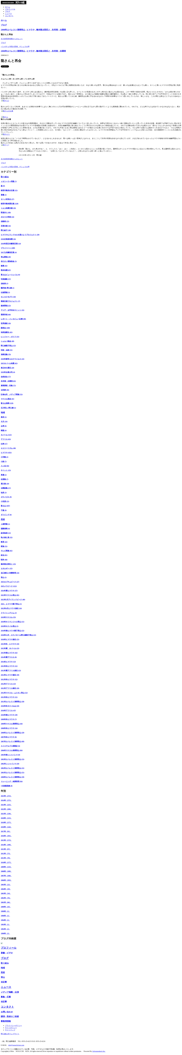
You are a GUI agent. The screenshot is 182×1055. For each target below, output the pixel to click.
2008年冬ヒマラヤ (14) (9, 728)
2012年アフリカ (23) (8, 684)
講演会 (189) (5, 328)
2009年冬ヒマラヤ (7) (9, 719)
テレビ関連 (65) (6, 551)
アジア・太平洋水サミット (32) (12, 310)
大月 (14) (4, 421)
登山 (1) (4, 577)
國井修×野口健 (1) (7, 288)
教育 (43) (4, 542)
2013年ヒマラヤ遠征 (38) (10, 675)
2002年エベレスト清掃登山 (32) (12, 768)
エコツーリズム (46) (8, 448)
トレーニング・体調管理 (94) (12, 781)
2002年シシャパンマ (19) (10, 764)
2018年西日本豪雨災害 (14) (11, 243)
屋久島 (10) (5, 484)
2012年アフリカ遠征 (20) (10, 688)
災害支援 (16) (6, 226)
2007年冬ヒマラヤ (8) (9, 737)
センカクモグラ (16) (8, 297)
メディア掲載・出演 (10, 992)
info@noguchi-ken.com (16, 1045)
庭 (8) (3, 186)
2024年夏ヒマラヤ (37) (9, 590)
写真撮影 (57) (6, 279)
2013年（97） (6, 849)
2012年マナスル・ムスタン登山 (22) (14, 693)
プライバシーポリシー (13, 1025)
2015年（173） (6, 840)
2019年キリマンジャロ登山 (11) (12, 622)
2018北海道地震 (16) (8, 239)
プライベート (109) (8, 248)
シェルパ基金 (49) (7, 341)
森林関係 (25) (6, 305)
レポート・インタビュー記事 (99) (13, 319)
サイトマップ (10, 1030)
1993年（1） (5, 924)
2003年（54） (6, 893)
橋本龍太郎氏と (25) (8, 564)
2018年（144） (6, 827)
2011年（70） (6, 858)
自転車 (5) (4, 283)
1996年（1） (5, 916)
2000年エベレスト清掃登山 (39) (12, 777)
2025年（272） (6, 796)
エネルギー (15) (6, 568)
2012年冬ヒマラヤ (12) (9, 679)
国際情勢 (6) (5, 528)
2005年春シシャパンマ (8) (10, 755)
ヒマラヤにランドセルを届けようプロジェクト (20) (20, 235)
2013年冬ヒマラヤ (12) (9, 666)
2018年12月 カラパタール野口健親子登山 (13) (18, 635)
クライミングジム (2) (9, 613)
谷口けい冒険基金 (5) (9, 261)
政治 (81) (4, 555)
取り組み (5, 177)
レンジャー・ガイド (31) (10, 337)
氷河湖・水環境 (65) (8, 381)
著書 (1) (4, 195)
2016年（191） (6, 836)
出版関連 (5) (5, 292)
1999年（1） (5, 911)
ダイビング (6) (6, 515)
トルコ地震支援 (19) (8, 208)
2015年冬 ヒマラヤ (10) (10, 644)
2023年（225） (6, 805)
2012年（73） (6, 853)
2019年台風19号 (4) (8, 372)
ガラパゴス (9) (6, 497)
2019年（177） (6, 822)
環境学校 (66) (6, 314)
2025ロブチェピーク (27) (10, 582)
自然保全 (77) (6, 377)
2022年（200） (6, 809)
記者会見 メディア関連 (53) (12, 394)
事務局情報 (6, 1021)
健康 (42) (4, 266)
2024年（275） (6, 800)
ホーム (7, 7)
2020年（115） (6, 818)
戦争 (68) (4, 560)
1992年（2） (5, 929)
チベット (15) (6, 470)
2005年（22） (6, 884)
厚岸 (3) (4, 417)
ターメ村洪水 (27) (7, 199)
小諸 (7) (4, 461)
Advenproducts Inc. (98, 1051)
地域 (3, 412)
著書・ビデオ (7, 953)
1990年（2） (5, 933)
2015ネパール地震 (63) (9, 363)
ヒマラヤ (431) (6, 452)
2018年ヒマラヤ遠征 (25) (10, 639)
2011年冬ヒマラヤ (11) (9, 697)
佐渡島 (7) (4, 479)
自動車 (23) (5, 221)
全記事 (4, 982)
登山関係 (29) (6, 257)
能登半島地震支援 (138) (9, 203)
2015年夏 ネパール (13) (10, 648)
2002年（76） (6, 898)
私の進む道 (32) (6, 537)
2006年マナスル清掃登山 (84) (12, 750)
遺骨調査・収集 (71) (8, 385)
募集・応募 (6, 997)
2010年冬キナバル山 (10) (10, 706)
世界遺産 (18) (6, 323)
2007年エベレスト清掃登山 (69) (12, 741)
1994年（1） (5, 920)
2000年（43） (6, 907)
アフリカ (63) (6, 439)
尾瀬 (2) (4, 475)
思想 (3, 519)
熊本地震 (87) (6, 270)
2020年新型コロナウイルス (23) (12, 359)
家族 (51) (4, 546)
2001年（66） (6, 902)
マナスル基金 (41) (7, 399)
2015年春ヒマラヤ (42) (9, 653)
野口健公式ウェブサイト (10, 1034)
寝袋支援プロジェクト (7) (10, 301)
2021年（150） (6, 814)
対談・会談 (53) (6, 350)
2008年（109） (6, 871)
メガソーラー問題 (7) (9, 181)
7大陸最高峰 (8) (6, 786)
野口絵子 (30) (6, 230)
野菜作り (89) (6, 212)
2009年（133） (6, 867)
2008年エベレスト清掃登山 (13, 30)
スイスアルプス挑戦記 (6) (10, 746)
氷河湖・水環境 (59, 30)
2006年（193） (6, 880)
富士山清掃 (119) (7, 403)
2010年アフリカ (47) (8, 710)
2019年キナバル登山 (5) (9, 626)
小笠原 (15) (5, 501)
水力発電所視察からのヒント (12, 39)
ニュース (8, 13)
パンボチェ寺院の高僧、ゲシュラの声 (15, 46)
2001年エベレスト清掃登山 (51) (12, 772)
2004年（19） (6, 889)
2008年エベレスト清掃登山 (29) (12, 732)
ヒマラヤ (31, 30)
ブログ (7, 11)
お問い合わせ (7, 1012)
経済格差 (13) (6, 533)
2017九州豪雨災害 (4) (9, 252)
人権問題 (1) (5, 524)
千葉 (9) (4, 510)
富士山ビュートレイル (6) (10, 275)
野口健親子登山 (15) (8, 345)
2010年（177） (6, 862)
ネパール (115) (6, 435)
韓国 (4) (4, 430)
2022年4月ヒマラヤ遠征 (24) (11, 608)
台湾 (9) (4, 426)
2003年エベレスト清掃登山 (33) (12, 759)
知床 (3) (4, 492)
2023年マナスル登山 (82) (10, 595)
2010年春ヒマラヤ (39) (9, 715)
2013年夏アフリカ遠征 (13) (11, 670)
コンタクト (9, 16)
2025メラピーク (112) (9, 586)
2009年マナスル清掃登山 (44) (12, 724)
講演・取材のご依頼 (10, 1016)
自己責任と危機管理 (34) (10, 573)
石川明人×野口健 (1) (8, 408)
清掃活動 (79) (6, 354)
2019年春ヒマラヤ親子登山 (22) (12, 630)
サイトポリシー (11, 1028)
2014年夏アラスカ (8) (9, 657)
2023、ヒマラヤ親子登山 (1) (11, 604)
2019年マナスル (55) (8, 617)
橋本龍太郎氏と (43, 30)
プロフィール (10, 9)
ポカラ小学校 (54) (7, 217)
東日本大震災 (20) (7, 368)
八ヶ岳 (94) (5, 466)
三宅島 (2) (4, 457)
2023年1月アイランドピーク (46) (13, 599)
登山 (3, 977)
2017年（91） (6, 831)
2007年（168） (6, 876)
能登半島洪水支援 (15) (9, 190)
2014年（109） (6, 845)
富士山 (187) (5, 506)
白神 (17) (4, 444)
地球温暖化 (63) (6, 332)
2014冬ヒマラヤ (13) (8, 662)
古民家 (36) (5, 390)
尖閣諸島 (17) (6, 488)
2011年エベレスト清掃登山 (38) (12, 701)
